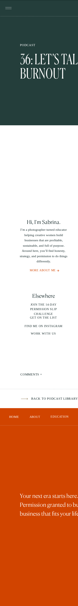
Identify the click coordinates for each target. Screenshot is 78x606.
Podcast (27, 45)
